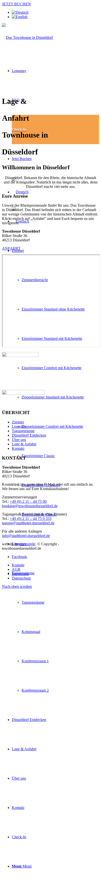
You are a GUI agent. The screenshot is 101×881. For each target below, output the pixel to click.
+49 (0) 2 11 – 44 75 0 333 (30, 518)
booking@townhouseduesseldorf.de (30, 506)
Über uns (19, 440)
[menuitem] (19, 71)
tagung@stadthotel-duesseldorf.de (28, 523)
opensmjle (27, 544)
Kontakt (18, 448)
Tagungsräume (23, 431)
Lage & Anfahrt (24, 444)
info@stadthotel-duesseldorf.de (26, 536)
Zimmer (18, 422)
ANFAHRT (11, 248)
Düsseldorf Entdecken (29, 435)
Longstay (19, 426)
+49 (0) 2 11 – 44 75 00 (28, 501)
